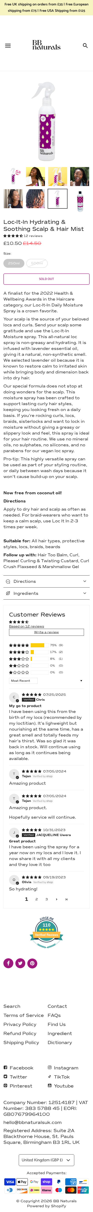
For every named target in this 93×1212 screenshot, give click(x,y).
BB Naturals (65, 1201)
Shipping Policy (21, 1042)
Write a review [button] (46, 632)
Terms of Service (23, 1015)
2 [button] (36, 899)
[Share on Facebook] (8, 963)
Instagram (66, 1068)
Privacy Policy (19, 1024)
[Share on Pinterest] (32, 963)
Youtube (64, 1086)
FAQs (54, 1015)
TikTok (62, 1077)
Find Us (57, 1024)
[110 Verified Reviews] (46, 951)
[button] (13, 236)
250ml (14, 263)
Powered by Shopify (46, 1206)
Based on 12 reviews (26, 626)
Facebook (21, 1068)
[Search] (85, 45)
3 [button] (46, 899)
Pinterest (21, 1086)
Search (11, 1006)
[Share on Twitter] (20, 963)
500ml (37, 263)
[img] (32, 695)
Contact (57, 1006)
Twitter (18, 1077)
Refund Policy (19, 1033)
